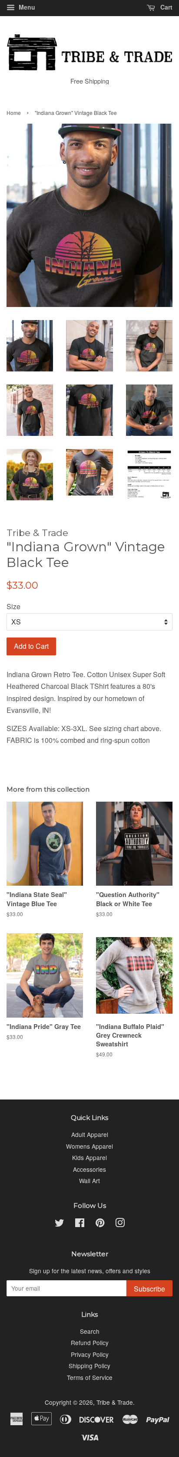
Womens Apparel (89, 1146)
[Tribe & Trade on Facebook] (80, 1224)
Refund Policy (90, 1342)
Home (14, 112)
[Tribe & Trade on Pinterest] (100, 1224)
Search (89, 1331)
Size (13, 606)
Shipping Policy (89, 1365)
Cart (165, 7)
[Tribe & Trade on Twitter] (59, 1224)
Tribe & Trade (114, 1402)
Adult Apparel (89, 1134)
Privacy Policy (90, 1354)
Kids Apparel (89, 1157)
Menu (26, 7)
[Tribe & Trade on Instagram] (120, 1224)
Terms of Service (90, 1377)
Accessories (89, 1169)
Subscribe (149, 1289)
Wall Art (89, 1180)
